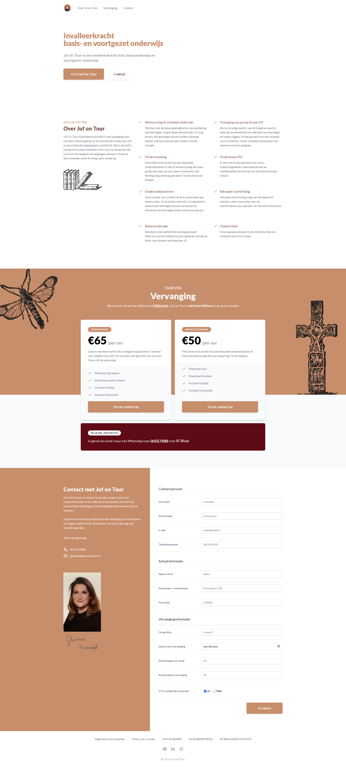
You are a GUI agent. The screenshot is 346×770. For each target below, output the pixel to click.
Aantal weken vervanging (173, 674)
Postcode (164, 602)
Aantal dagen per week (172, 660)
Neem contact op (126, 407)
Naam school (166, 574)
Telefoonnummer (168, 544)
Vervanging (110, 8)
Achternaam (165, 515)
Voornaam (164, 501)
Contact (128, 8)
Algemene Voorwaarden (110, 739)
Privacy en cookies (143, 739)
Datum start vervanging (172, 646)
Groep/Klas (165, 632)
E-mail (162, 530)
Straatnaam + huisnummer (173, 588)
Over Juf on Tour (87, 8)
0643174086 (159, 441)
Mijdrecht (161, 306)
